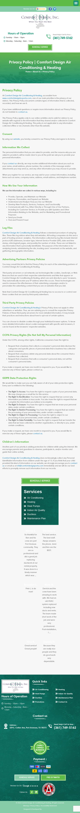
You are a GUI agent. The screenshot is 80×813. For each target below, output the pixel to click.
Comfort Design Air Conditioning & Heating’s (21, 307)
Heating (31, 502)
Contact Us (62, 702)
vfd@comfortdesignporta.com (30, 466)
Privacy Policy (35, 806)
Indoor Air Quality (36, 510)
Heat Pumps (33, 506)
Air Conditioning (35, 497)
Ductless (31, 514)
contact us (12, 163)
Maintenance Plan (36, 518)
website (16, 139)
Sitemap (26, 806)
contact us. (23, 112)
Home (28, 71)
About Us (37, 71)
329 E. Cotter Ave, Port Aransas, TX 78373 (28, 727)
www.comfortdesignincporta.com (16, 98)
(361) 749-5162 (62, 38)
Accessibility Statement (49, 806)
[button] (76, 3)
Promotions (39, 702)
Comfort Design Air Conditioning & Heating (23, 95)
